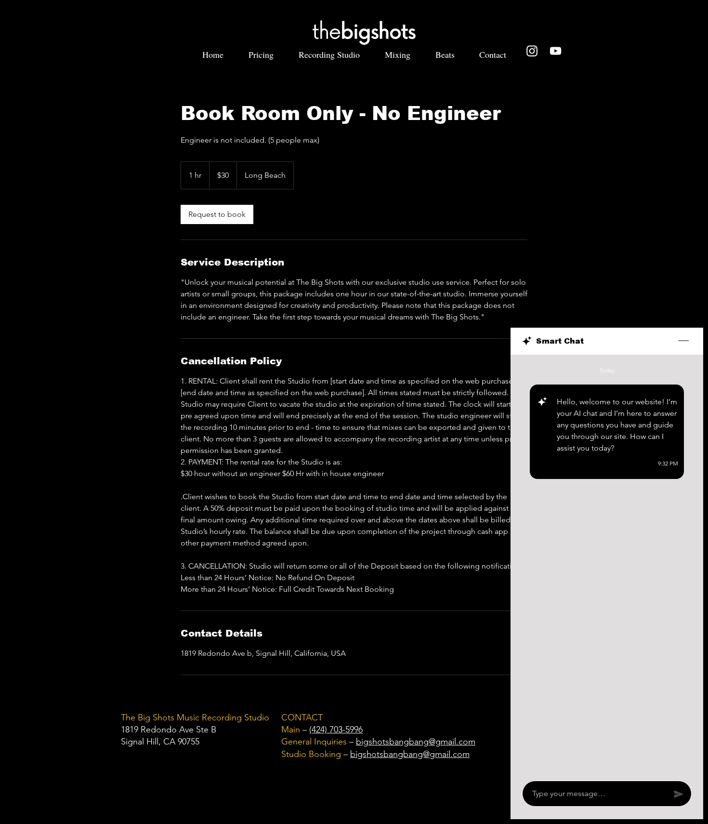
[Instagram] (532, 50)
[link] (217, 214)
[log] (607, 565)
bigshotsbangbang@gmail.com (415, 741)
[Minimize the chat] (683, 341)
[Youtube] (555, 50)
